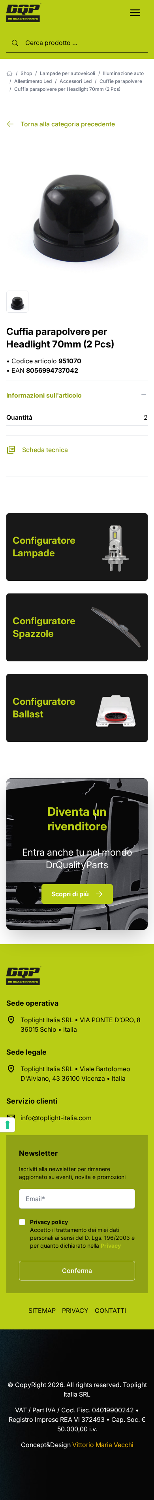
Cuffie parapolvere (121, 81)
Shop (26, 73)
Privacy (111, 1245)
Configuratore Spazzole (44, 627)
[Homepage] (9, 73)
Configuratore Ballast (44, 708)
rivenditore (77, 818)
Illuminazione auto (123, 73)
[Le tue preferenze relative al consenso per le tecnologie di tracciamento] (7, 1124)
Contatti (110, 1310)
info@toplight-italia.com (56, 1118)
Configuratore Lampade (44, 547)
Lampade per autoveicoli (67, 73)
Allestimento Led (33, 81)
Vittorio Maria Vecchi (102, 1445)
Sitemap (42, 1310)
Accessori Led (76, 81)
